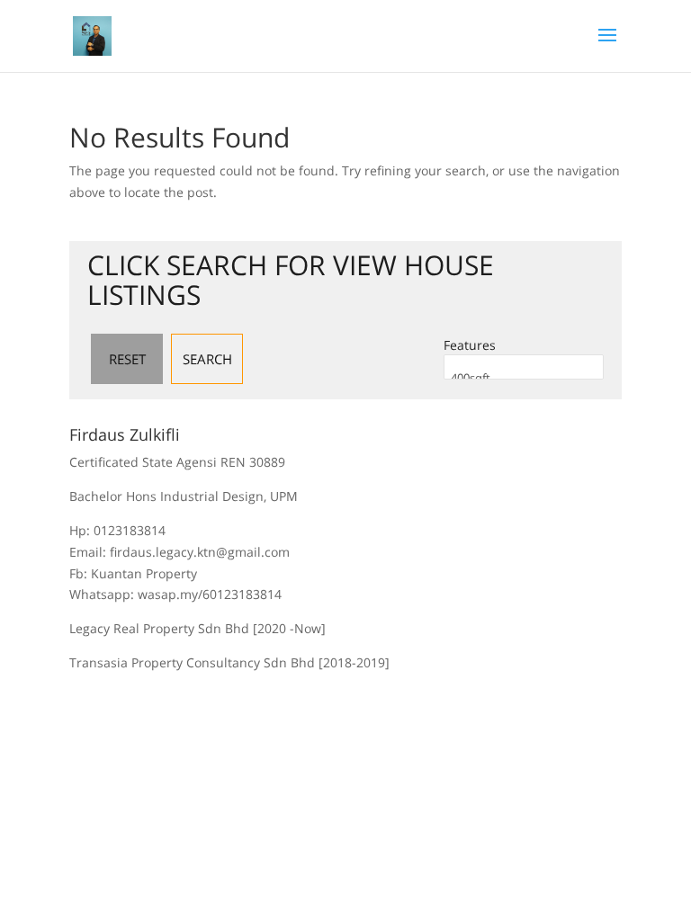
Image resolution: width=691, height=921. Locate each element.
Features (470, 344)
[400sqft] (523, 378)
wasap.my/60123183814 (210, 594)
